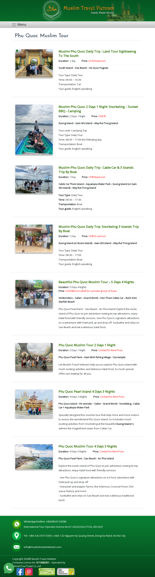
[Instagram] (29, 571)
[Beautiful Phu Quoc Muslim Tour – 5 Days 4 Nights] (34, 293)
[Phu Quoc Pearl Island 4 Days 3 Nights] (34, 403)
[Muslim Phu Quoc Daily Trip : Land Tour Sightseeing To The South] (34, 63)
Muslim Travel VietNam (44, 558)
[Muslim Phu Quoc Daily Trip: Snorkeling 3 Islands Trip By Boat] (34, 238)
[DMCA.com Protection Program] (47, 571)
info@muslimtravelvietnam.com (42, 547)
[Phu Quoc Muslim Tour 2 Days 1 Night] (34, 356)
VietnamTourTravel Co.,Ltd (26, 566)
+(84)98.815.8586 (57, 521)
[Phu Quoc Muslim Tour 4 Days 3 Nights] (34, 456)
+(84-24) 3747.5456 (40, 535)
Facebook (20, 570)
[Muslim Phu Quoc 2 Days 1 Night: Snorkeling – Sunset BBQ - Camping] (34, 129)
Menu (21, 24)
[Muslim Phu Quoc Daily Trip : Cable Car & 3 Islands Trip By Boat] (34, 179)
